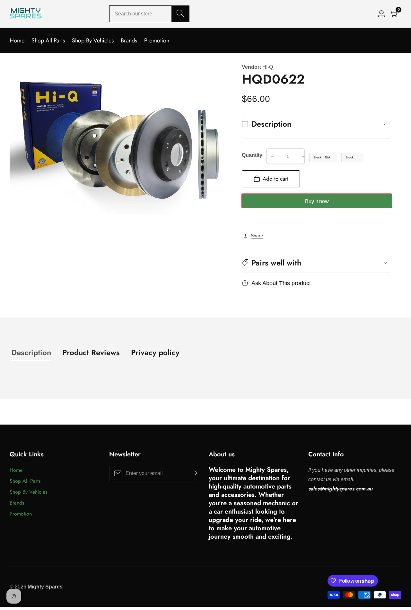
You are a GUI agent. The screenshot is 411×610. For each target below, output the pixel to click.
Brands (129, 40)
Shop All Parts (48, 40)
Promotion (156, 40)
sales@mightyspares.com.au (340, 488)
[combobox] (149, 14)
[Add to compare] (249, 220)
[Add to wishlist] (244, 220)
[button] (317, 263)
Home (17, 40)
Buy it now (317, 201)
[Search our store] (180, 14)
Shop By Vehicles (93, 40)
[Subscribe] (195, 473)
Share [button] (257, 235)
